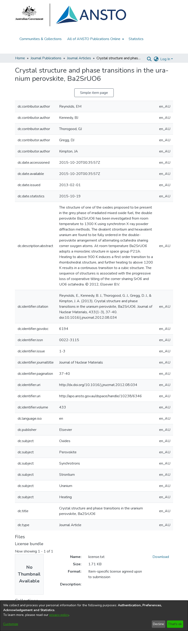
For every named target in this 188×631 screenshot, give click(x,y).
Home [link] (20, 58)
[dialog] (94, 616)
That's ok (175, 624)
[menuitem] (95, 39)
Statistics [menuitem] (136, 38)
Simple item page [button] (94, 92)
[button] (149, 59)
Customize (10, 624)
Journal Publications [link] (45, 58)
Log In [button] (165, 59)
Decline (158, 624)
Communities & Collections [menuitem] (40, 38)
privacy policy (59, 615)
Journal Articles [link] (79, 58)
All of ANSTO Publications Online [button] (93, 38)
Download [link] (160, 556)
